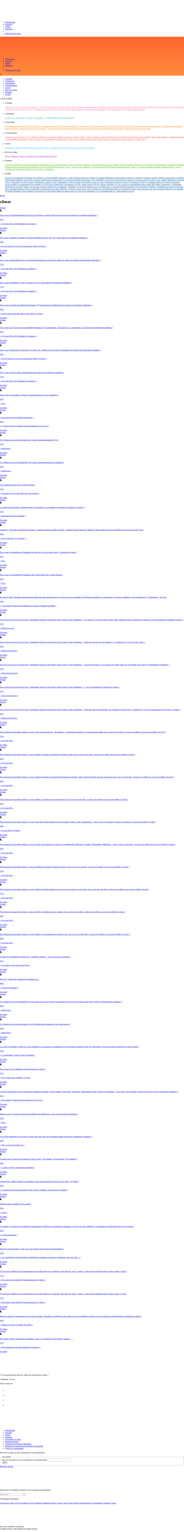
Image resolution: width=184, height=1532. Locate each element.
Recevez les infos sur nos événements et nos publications (24, 1460)
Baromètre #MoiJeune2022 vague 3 (167, 167)
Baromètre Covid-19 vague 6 (117, 182)
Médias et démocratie (64, 191)
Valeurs (30, 126)
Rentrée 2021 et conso (64, 139)
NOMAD (56, 118)
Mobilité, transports (58, 178)
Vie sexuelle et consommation (129, 185)
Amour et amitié (144, 129)
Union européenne (75, 165)
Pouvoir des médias (145, 107)
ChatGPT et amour (57, 109)
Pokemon (35, 137)
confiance (107, 1503)
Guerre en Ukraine (160, 107)
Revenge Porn (51, 156)
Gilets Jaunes (120, 107)
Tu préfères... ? (40, 118)
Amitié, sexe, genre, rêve (15, 118)
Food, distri (121, 137)
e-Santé (70, 178)
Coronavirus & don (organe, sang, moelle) (150, 180)
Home (2, 195)
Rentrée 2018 (57, 126)
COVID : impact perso (83, 185)
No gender (100, 178)
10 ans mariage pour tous (146, 189)
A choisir (111, 126)
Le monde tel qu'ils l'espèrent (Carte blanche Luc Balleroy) (134, 187)
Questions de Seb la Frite (39, 148)
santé (12, 1503)
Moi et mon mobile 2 (160, 137)
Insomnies (161, 189)
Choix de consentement (14, 1448)
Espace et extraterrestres (14, 178)
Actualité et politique (175, 165)
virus (65, 1503)
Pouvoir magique (67, 118)
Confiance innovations (166, 178)
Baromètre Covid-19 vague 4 (70, 182)
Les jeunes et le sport (42, 191)
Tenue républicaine (55, 185)
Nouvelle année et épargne (107, 139)
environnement (85, 1503)
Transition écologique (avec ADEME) (89, 180)
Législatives (49, 169)
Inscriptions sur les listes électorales (54, 165)
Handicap (28, 178)
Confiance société (150, 178)
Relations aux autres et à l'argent (170, 187)
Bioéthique (109, 178)
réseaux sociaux (56, 1503)
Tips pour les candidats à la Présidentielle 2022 (90, 167)
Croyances (29, 118)
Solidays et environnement (103, 189)
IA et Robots (38, 178)
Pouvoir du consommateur (44, 139)
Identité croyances (12, 129)
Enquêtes (8, 24)
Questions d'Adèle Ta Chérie (60, 148)
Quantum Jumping (145, 167)
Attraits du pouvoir (27, 129)
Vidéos (8, 27)
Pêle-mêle (119, 126)
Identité (24, 126)
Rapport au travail (42, 109)
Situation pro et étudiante (57, 187)
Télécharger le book (13, 33)
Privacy (8, 156)
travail (31, 1503)
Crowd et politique (12, 165)
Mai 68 (97, 107)
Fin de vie (31, 109)
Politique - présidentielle (92, 165)
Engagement (69, 185)
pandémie (46, 1503)
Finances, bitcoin (100, 137)
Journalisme (166, 185)
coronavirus (4, 1503)
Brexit (25, 107)
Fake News (71, 107)
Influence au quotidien (42, 126)
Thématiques (10, 22)
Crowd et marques (18, 137)
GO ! (5, 1463)
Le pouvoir (108, 180)
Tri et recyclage (80, 191)
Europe (48, 180)
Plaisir (53, 191)
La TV (28, 137)
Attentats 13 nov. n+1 (13, 107)
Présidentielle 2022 (34, 167)
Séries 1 (83, 137)
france (113, 1503)
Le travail (47, 178)
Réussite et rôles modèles (24, 191)
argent (70, 1503)
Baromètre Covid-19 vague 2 (23, 182)
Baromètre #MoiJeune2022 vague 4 (30, 169)
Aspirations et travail (55, 129)
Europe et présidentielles (157, 165)
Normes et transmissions (150, 126)
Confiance (180, 178)
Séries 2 (90, 137)
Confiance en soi (84, 126)
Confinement (176, 185)
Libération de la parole (14, 187)
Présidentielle (10, 169)
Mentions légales (11, 1442)
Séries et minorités (32, 189)
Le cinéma (122, 139)
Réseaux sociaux (18, 156)
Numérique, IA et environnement (99, 191)
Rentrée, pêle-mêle (107, 107)
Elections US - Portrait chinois (40, 107)
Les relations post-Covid (155, 182)
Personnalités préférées (14, 180)
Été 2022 (119, 129)
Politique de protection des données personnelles (24, 1446)
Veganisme (23, 139)
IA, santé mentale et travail (123, 191)
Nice (54, 107)
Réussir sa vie (170, 189)
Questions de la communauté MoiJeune (100, 129)
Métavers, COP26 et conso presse (73, 189)
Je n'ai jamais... (41, 129)
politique (25, 1503)
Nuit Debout (61, 107)
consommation (97, 1503)
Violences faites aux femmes (84, 178)
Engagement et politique (29, 165)
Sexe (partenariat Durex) (14, 189)
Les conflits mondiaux (136, 109)
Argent (8, 137)
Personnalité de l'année (118, 109)
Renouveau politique (111, 165)
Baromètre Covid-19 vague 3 (46, 182)
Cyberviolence (39, 156)
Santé (129, 139)
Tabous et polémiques (132, 126)
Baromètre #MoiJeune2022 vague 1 (57, 167)
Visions (31, 139)
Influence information (85, 107)
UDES (49, 118)
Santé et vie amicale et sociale (35, 187)
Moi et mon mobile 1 (143, 137)
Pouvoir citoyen (141, 165)
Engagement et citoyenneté (62, 180)
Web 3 (89, 189)
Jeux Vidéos (28, 180)
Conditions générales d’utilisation (18, 1444)
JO (108, 109)
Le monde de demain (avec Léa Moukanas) (93, 187)
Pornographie (119, 178)
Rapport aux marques (48, 137)
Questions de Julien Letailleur (16, 148)
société (75, 1503)
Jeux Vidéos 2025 (139, 139)
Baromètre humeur (70, 126)
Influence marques (64, 137)
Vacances (94, 109)
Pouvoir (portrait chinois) (123, 180)
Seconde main (90, 139)
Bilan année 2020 (148, 185)
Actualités (102, 109)
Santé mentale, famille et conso (77, 109)
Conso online (79, 139)
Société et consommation (20, 185)
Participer (9, 29)
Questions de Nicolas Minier (83, 148)
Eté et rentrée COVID (39, 185)
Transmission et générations (172, 126)
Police (158, 185)
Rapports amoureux (99, 126)
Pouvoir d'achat (20, 109)
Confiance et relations (133, 178)
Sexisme (37, 180)
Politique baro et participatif (16, 167)
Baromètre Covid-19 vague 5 (93, 182)
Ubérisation (112, 137)
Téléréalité (71, 187)
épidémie (38, 1503)
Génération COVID (137, 182)
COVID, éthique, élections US (105, 185)
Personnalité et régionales (74, 129)
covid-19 (17, 1503)
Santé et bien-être (130, 129)
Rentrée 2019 (131, 107)
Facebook (29, 156)
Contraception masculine (49, 189)
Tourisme (130, 137)
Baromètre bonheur (12, 126)
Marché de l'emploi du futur (125, 189)
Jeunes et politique (127, 165)
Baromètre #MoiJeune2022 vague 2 (123, 167)
